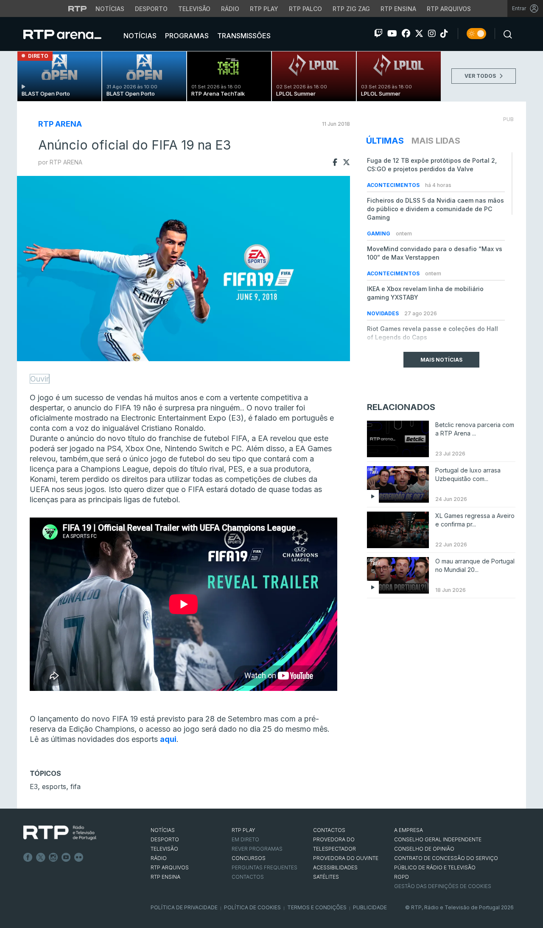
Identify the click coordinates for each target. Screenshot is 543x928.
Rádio (230, 8)
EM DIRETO (245, 839)
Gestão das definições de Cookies (442, 886)
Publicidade (370, 907)
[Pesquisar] (505, 33)
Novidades (383, 313)
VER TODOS (481, 76)
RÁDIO (159, 858)
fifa (75, 786)
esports (54, 786)
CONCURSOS (249, 858)
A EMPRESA (408, 830)
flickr (79, 857)
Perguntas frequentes (264, 867)
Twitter (40, 857)
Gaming (379, 233)
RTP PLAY (243, 830)
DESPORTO (165, 839)
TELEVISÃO (164, 849)
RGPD (401, 877)
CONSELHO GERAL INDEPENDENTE (437, 839)
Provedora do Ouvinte (345, 858)
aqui (168, 739)
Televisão (194, 8)
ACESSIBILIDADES (335, 867)
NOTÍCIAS (163, 830)
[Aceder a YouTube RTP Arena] (392, 33)
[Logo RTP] (59, 833)
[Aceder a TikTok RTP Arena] (444, 33)
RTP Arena (60, 123)
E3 (34, 786)
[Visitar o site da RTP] (77, 8)
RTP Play (264, 8)
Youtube (66, 857)
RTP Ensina (398, 8)
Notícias (109, 8)
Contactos (248, 877)
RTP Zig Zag (351, 8)
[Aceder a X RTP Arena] (419, 33)
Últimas (385, 141)
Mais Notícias (441, 359)
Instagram (53, 857)
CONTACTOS (329, 830)
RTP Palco (305, 8)
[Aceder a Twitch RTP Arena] (378, 33)
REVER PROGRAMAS (257, 849)
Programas (186, 35)
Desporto (151, 8)
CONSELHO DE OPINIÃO (424, 849)
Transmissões (243, 35)
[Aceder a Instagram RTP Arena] (432, 33)
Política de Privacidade (184, 907)
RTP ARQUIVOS (170, 867)
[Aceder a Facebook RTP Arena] (405, 33)
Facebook (28, 857)
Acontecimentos (394, 185)
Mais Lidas (435, 141)
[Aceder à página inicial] (70, 34)
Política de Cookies (252, 907)
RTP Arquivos (449, 8)
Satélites (326, 877)
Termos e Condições (317, 907)
